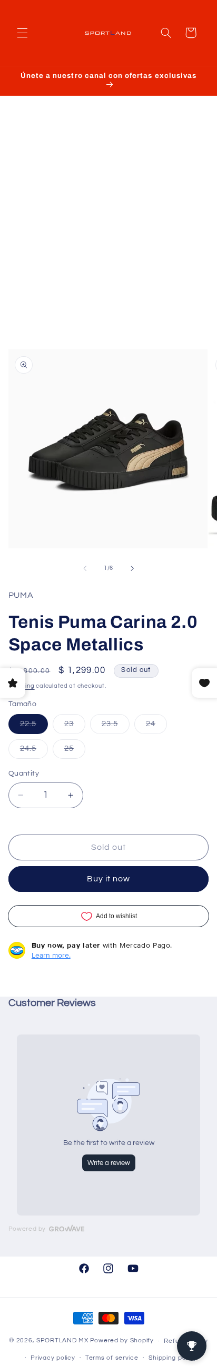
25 (74, 751)
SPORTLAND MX (62, 1341)
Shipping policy (172, 1358)
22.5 (34, 726)
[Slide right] (132, 568)
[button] (22, 33)
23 (74, 726)
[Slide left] (84, 568)
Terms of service (112, 1358)
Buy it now (109, 879)
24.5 (34, 751)
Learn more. (51, 955)
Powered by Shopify (122, 1341)
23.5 (116, 726)
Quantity (23, 773)
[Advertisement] (108, 233)
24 (156, 726)
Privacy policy (53, 1358)
